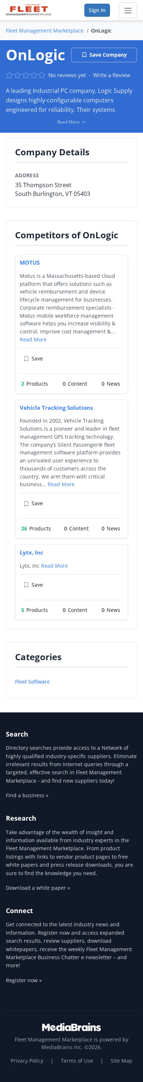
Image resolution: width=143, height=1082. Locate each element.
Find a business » (27, 795)
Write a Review (112, 75)
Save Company (108, 54)
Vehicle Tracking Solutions (56, 407)
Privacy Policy (27, 1060)
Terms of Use (77, 1060)
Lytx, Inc (31, 552)
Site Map (121, 1060)
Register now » (24, 980)
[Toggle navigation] (128, 10)
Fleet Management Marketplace (45, 30)
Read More (33, 339)
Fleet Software (32, 681)
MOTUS (30, 262)
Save (37, 358)
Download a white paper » (38, 887)
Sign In (97, 10)
